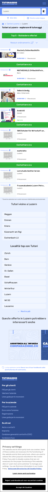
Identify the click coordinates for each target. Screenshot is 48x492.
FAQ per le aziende (9, 407)
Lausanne (9, 306)
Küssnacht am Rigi (13, 232)
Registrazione (7, 414)
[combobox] (21, 11)
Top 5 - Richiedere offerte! (24, 35)
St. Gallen (8, 271)
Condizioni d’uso (8, 438)
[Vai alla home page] (11, 3)
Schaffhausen (10, 282)
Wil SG (7, 300)
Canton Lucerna (13, 24)
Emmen (7, 220)
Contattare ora (24, 64)
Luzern (7, 294)
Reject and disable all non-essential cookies (24, 480)
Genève (7, 265)
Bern (6, 259)
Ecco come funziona (10, 410)
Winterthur (9, 288)
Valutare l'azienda (9, 393)
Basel (6, 277)
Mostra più (25, 311)
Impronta (5, 431)
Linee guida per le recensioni (13, 397)
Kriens (7, 226)
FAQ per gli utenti (9, 390)
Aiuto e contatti (8, 427)
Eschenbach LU (11, 238)
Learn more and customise (24, 473)
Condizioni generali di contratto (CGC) (17, 434)
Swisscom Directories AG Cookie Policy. (25, 469)
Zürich (7, 253)
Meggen (8, 214)
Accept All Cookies (24, 487)
